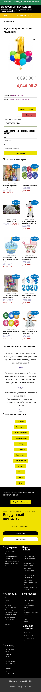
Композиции (10, 593)
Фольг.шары (28, 593)
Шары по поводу (17, 95)
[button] (34, 39)
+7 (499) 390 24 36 (12, 123)
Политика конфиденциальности (20, 687)
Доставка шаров (8, 21)
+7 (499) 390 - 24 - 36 (24, 15)
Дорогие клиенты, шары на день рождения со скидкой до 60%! (20, 2)
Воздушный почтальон (16, 6)
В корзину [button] (11, 195)
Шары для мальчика (22, 99)
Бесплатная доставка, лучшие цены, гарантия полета (16, 11)
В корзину (29, 115)
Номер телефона (9, 145)
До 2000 (11, 99)
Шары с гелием (25, 548)
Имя (5, 137)
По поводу (8, 645)
